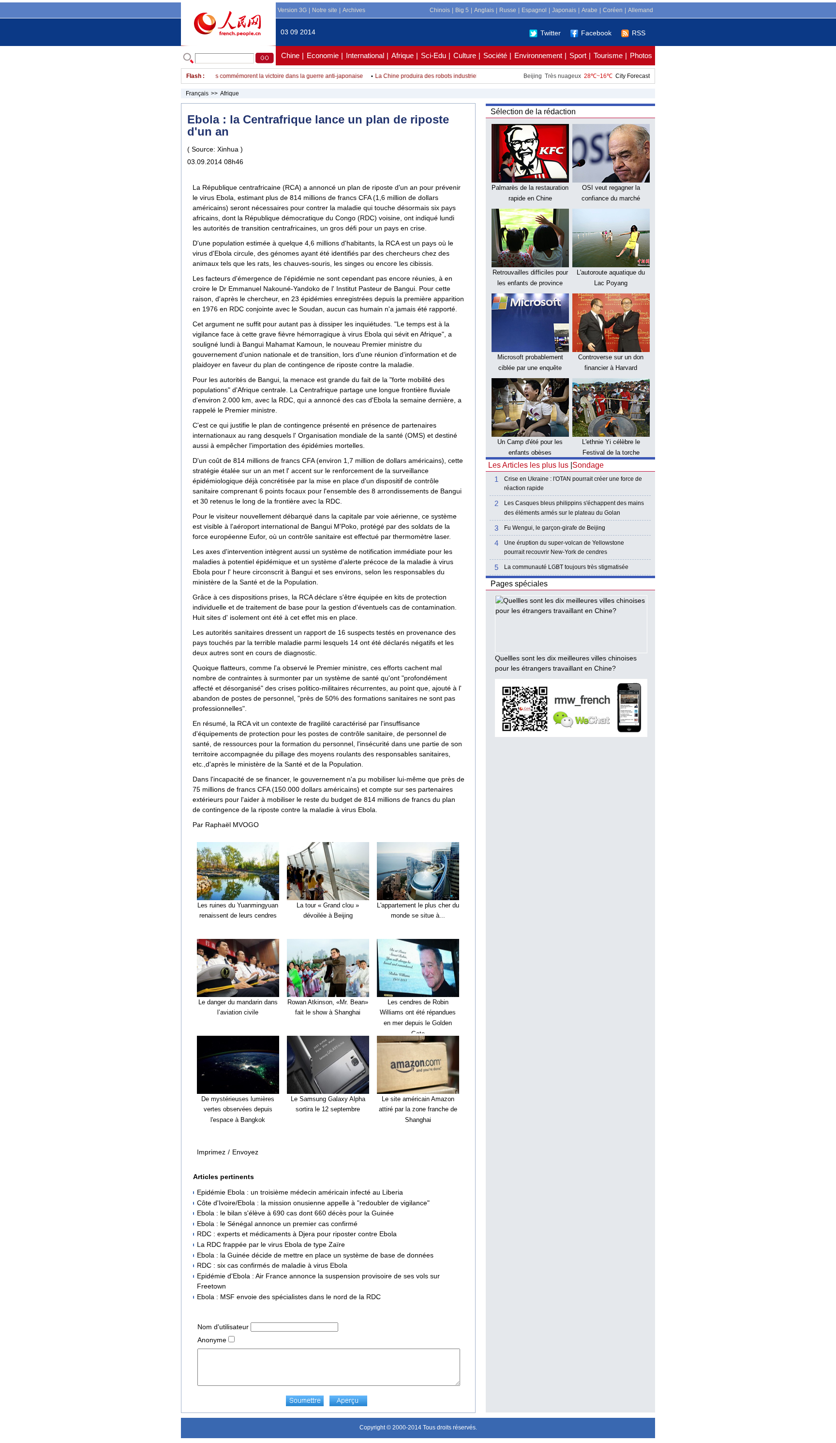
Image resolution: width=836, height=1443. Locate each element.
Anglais (484, 10)
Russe (507, 10)
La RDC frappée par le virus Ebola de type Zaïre (271, 1244)
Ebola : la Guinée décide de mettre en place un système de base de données (315, 1255)
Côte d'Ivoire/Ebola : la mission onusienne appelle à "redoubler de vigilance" (313, 1203)
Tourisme (608, 55)
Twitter (550, 33)
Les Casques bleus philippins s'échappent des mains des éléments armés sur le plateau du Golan (574, 508)
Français (197, 93)
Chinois (440, 10)
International (365, 55)
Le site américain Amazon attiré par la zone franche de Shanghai (418, 1109)
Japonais (564, 10)
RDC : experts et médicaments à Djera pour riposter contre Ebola (297, 1234)
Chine (290, 55)
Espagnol (534, 10)
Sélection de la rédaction (533, 111)
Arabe (589, 10)
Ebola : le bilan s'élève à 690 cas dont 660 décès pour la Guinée (295, 1213)
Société (495, 55)
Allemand (640, 10)
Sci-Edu (433, 55)
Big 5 (462, 10)
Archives (354, 10)
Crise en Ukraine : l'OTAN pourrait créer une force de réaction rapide (573, 483)
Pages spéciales (519, 584)
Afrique (402, 55)
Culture (464, 55)
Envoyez (245, 1152)
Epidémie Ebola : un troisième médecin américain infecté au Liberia (300, 1192)
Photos (641, 55)
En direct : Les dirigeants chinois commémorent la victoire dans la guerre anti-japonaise (230, 76)
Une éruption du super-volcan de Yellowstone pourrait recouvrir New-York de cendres (564, 547)
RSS (638, 33)
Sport (577, 55)
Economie (323, 55)
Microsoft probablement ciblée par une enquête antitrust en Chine (530, 367)
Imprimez (211, 1152)
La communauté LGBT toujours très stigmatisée (566, 567)
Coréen (613, 10)
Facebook (596, 33)
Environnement (538, 55)
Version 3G (292, 10)
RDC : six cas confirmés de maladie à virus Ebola (272, 1265)
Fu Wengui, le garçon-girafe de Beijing (554, 527)
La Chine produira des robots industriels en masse (424, 76)
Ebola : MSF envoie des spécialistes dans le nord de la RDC (289, 1297)
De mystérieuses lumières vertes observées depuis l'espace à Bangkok (237, 1109)
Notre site (324, 10)
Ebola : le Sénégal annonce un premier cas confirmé (277, 1224)
